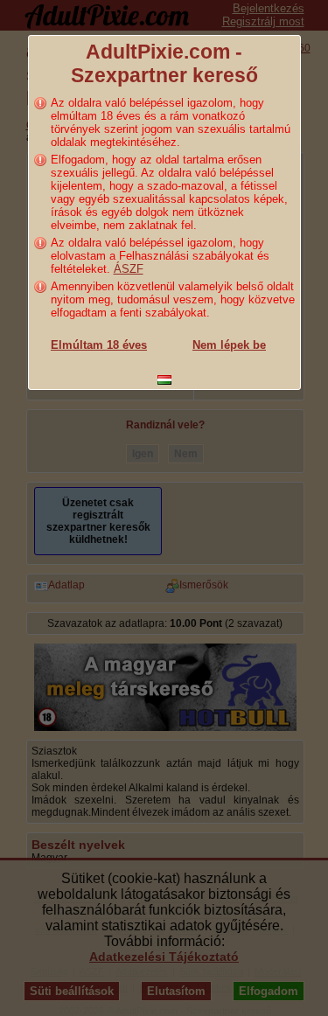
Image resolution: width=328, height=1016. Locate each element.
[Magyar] (164, 380)
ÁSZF (128, 268)
